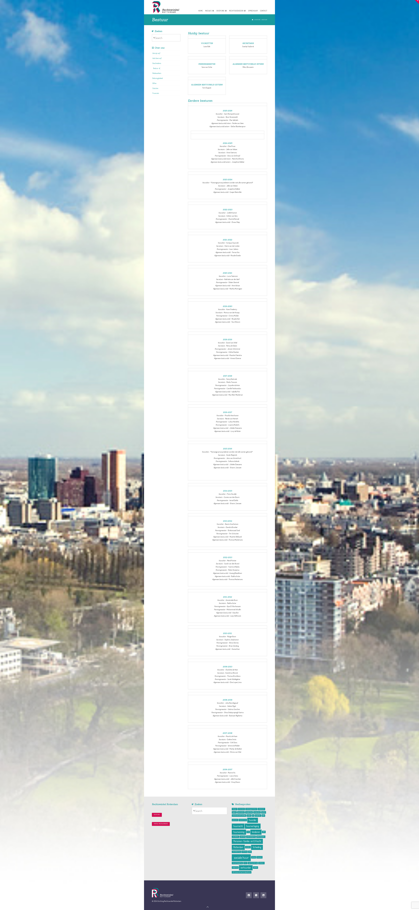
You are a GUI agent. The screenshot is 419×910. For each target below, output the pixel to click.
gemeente (235, 820)
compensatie (257, 812)
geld (263, 815)
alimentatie (241, 809)
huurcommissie (242, 820)
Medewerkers (156, 73)
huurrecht (238, 826)
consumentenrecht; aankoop (239, 815)
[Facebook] (249, 895)
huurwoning (238, 831)
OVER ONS (157, 814)
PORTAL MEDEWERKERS (161, 824)
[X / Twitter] (256, 895)
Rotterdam (238, 847)
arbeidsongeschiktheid (251, 809)
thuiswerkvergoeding (237, 863)
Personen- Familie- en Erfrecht (247, 841)
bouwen (234, 812)
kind (248, 832)
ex (253, 815)
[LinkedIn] (263, 895)
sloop (250, 851)
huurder (252, 820)
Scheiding (257, 847)
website (255, 867)
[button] (417, 2)
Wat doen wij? (157, 58)
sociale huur (241, 857)
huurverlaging (252, 826)
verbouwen (261, 863)
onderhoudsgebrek (251, 836)
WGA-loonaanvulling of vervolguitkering (242, 872)
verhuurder (245, 867)
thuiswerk (259, 857)
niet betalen (235, 836)
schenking (244, 851)
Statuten (155, 88)
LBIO (264, 832)
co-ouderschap (249, 812)
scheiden (248, 847)
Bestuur (155, 68)
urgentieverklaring (252, 863)
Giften (154, 83)
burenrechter (241, 812)
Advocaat (235, 809)
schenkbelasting (236, 851)
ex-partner (257, 815)
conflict (263, 812)
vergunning (235, 867)
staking (253, 857)
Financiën (155, 93)
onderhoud (242, 836)
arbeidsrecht (261, 809)
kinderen (256, 831)
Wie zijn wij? (156, 53)
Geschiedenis (156, 63)
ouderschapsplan (260, 836)
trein (245, 863)
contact (249, 815)
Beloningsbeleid (157, 78)
